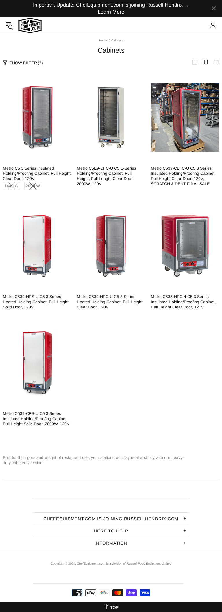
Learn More (111, 12)
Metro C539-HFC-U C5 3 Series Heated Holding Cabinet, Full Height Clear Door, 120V (110, 301)
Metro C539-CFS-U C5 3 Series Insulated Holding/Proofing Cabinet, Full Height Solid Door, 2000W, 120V (36, 418)
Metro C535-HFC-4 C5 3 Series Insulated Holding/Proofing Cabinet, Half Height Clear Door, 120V (183, 301)
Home (103, 40)
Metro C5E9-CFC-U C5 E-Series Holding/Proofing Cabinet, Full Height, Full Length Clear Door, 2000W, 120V (106, 176)
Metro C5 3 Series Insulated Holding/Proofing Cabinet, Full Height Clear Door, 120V (37, 173)
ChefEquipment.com (30, 25)
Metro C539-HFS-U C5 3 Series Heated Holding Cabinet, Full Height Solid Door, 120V (36, 301)
